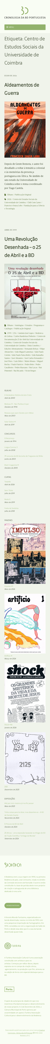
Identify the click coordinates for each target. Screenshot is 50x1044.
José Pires (8, 361)
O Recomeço (9, 438)
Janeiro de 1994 (10, 441)
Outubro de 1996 (10, 407)
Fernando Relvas (31, 349)
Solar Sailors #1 (10, 422)
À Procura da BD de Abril (13, 824)
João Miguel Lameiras (24, 352)
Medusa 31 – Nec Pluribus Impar (16, 404)
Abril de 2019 (9, 425)
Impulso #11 (8, 586)
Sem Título (8, 490)
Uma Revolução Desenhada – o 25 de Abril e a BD (22, 247)
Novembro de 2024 (11, 818)
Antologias (19, 325)
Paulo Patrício (17, 364)
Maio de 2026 (9, 589)
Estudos (28, 325)
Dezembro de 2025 (11, 790)
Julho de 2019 (9, 493)
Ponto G (7, 499)
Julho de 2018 (9, 511)
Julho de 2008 (9, 450)
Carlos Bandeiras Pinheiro (25, 336)
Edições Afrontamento (13, 349)
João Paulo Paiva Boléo (21, 355)
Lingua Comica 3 (11, 447)
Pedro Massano (21, 367)
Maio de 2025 (9, 806)
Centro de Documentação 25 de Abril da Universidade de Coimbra (24, 339)
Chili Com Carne (34, 202)
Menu (11, 27)
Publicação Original (23, 194)
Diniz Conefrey (34, 345)
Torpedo (7, 482)
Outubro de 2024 (10, 827)
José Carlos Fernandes (34, 358)
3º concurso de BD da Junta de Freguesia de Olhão (23, 456)
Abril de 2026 (9, 484)
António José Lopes (26, 333)
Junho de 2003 (10, 459)
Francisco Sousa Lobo (13, 205)
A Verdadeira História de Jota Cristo (18, 395)
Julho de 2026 (10, 76)
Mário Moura (30, 361)
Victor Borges (30, 371)
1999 (9, 333)
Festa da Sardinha (11, 508)
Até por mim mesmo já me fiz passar (19, 803)
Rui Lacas (33, 367)
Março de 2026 (10, 659)
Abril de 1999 (10, 230)
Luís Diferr (18, 361)
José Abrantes (17, 358)
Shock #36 (8, 725)
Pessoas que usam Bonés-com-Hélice (18, 413)
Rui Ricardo (18, 371)
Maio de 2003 (9, 416)
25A (14, 333)
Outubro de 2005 (11, 468)
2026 (9, 199)
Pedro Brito (29, 364)
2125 (6, 787)
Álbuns (10, 194)
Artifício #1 (8, 656)
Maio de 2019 (9, 502)
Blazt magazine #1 (11, 465)
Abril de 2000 (9, 398)
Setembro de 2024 (11, 839)
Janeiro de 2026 (10, 728)
